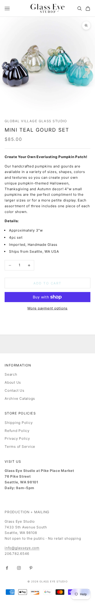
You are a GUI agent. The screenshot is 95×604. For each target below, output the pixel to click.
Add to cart (47, 283)
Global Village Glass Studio (36, 121)
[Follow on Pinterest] (31, 568)
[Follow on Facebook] (7, 568)
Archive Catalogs (20, 398)
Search (11, 374)
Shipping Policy (19, 422)
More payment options (47, 308)
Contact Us (14, 390)
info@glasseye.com (22, 548)
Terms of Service (20, 446)
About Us (13, 382)
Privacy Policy (17, 438)
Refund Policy (17, 430)
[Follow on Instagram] (19, 568)
